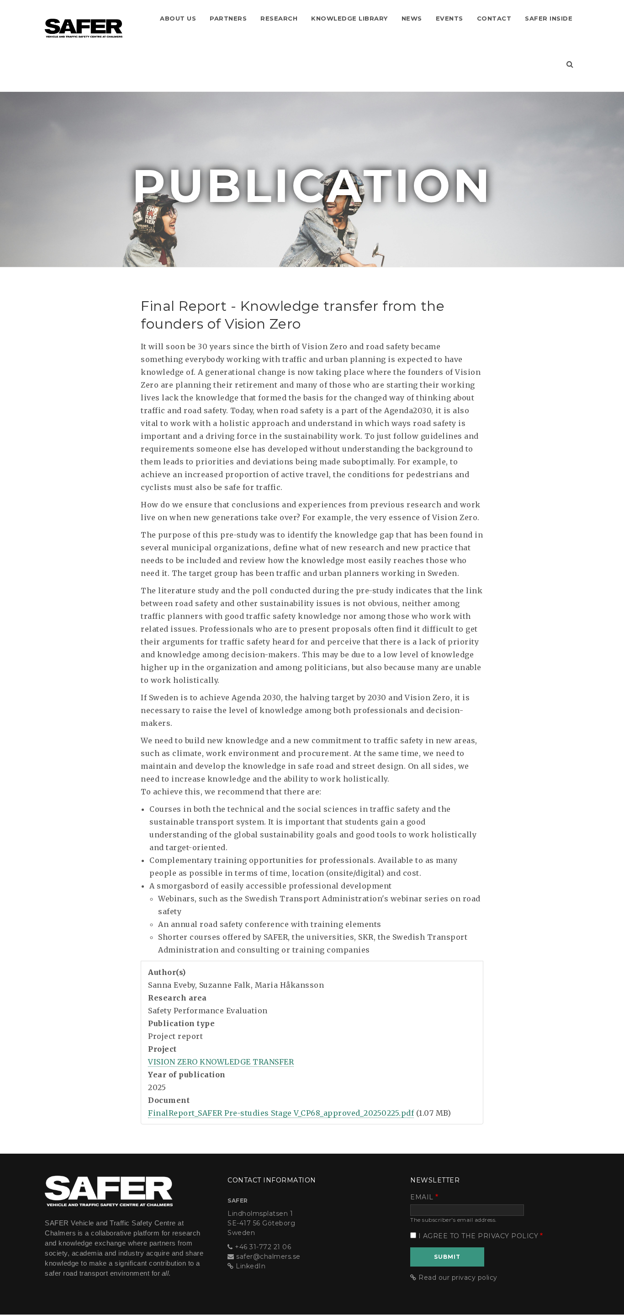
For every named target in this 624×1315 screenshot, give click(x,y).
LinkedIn (250, 1266)
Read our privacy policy (457, 1277)
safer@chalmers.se (268, 1256)
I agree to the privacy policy (478, 1236)
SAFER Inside (548, 18)
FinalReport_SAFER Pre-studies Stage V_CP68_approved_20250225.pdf (281, 1113)
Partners (228, 18)
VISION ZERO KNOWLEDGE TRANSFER (221, 1061)
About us (178, 18)
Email (422, 1197)
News (412, 18)
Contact (494, 18)
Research (278, 18)
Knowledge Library (349, 18)
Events (449, 18)
